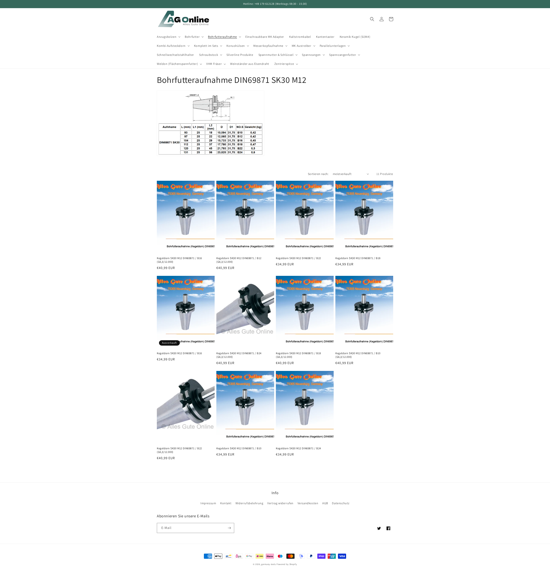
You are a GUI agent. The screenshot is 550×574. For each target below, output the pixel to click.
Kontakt (225, 503)
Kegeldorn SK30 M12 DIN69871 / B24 (298, 448)
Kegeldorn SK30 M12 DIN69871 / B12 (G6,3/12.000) (238, 260)
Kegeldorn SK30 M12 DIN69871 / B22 (298, 258)
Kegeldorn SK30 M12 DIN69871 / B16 (179, 353)
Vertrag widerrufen (280, 503)
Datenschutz (341, 503)
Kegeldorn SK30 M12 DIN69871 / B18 (357, 258)
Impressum (208, 503)
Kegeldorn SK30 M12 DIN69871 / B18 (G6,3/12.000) (298, 355)
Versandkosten (308, 503)
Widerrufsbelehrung (249, 503)
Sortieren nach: (318, 174)
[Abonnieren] (229, 528)
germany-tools (268, 564)
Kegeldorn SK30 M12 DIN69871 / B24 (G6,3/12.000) (238, 355)
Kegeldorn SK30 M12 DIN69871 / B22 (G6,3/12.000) (179, 450)
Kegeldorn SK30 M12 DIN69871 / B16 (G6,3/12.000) (179, 260)
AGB (325, 503)
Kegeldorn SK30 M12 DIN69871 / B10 (238, 448)
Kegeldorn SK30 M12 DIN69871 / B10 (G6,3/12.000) (357, 355)
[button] (168, 36)
